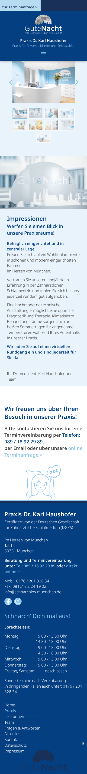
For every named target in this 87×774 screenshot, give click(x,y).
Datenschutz (15, 745)
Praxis (10, 710)
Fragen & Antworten (22, 728)
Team (9, 722)
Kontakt (11, 739)
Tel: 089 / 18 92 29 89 (35, 566)
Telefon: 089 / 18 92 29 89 (42, 438)
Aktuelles (12, 733)
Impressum (14, 751)
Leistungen (14, 716)
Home (9, 705)
